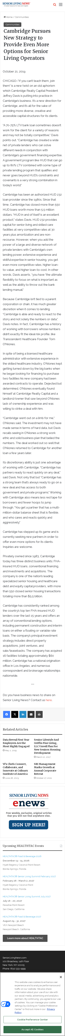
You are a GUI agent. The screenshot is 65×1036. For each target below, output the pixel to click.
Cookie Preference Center (32, 1019)
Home (9, 17)
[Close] (61, 977)
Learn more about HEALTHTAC (25, 938)
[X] (14, 714)
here (49, 700)
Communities (22, 17)
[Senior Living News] (16, 4)
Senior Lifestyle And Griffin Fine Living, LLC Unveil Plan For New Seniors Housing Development (47, 746)
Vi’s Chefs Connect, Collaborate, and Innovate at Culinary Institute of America (15, 768)
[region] (32, 1004)
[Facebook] (6, 714)
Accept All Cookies (32, 1029)
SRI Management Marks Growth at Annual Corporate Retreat (45, 768)
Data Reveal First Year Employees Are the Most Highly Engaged (16, 743)
